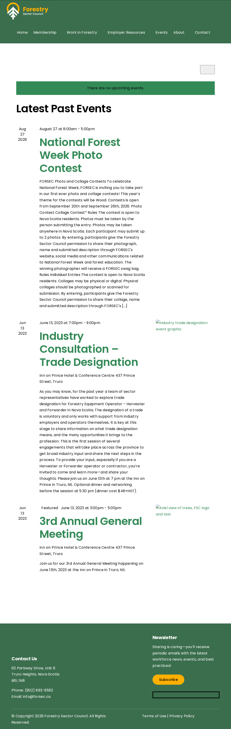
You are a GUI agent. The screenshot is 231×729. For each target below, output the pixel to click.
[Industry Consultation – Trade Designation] (185, 336)
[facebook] (155, 695)
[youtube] (173, 695)
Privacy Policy (181, 716)
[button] (217, 32)
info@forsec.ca (37, 696)
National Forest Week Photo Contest (79, 155)
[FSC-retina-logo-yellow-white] (37, 630)
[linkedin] (182, 695)
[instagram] (164, 695)
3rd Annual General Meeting (90, 528)
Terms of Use (154, 716)
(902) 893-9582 (39, 690)
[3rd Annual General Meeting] (185, 521)
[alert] (115, 88)
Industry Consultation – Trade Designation (88, 349)
